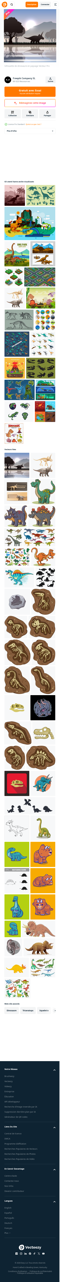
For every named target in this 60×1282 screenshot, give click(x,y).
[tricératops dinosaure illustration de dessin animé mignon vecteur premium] (16, 985)
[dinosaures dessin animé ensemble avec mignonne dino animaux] (17, 706)
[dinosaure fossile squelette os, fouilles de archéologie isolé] (17, 1011)
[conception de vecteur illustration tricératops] (16, 1112)
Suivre (50, 81)
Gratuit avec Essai (30, 92)
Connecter (45, 4)
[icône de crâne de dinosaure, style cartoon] (15, 1035)
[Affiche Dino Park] (16, 275)
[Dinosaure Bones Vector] (19, 390)
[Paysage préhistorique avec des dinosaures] (18, 368)
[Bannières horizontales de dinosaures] (16, 302)
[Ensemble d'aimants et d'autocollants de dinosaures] (35, 530)
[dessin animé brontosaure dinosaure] (16, 1183)
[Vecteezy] (4, 4)
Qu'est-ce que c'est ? (33, 124)
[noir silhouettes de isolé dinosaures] (14, 768)
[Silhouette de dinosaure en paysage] (16, 561)
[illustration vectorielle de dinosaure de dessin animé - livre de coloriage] (16, 1262)
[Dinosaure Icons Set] (14, 412)
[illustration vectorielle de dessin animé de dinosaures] (16, 641)
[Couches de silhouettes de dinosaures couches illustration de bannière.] (14, 195)
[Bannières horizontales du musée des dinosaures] (16, 614)
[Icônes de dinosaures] (19, 217)
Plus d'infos (12, 131)
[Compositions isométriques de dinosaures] (39, 298)
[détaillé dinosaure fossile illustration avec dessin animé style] (16, 932)
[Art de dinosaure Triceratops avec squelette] (14, 346)
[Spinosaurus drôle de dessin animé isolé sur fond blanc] (19, 746)
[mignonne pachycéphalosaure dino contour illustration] (16, 1157)
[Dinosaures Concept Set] (14, 530)
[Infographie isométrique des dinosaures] (38, 414)
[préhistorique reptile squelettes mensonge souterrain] (18, 1061)
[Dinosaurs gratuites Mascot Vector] (39, 508)
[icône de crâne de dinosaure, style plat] (16, 959)
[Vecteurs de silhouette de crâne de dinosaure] (19, 464)
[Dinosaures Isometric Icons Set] (16, 440)
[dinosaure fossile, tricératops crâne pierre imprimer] (38, 771)
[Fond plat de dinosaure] (29, 245)
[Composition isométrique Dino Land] (19, 325)
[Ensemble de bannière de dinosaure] (14, 508)
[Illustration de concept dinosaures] (40, 438)
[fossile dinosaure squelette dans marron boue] (17, 823)
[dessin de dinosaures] (19, 486)
